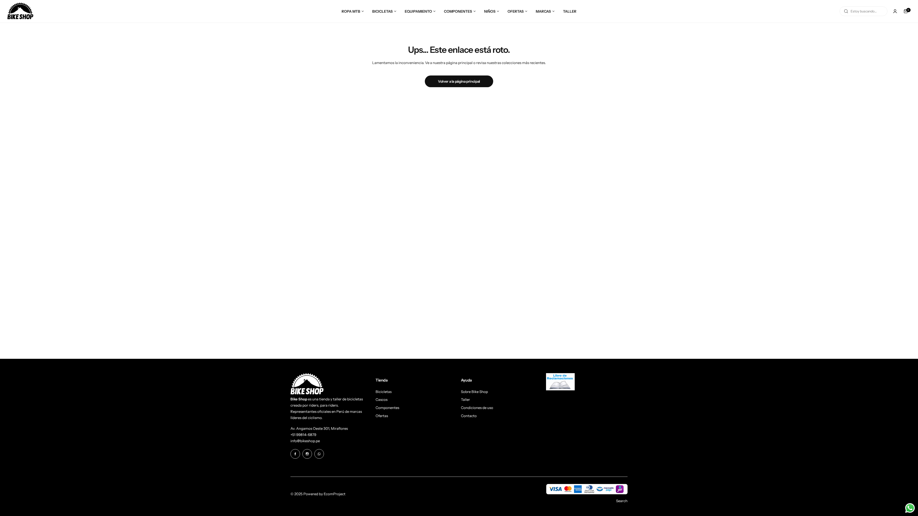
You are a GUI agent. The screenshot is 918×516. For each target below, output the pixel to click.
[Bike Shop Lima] (20, 11)
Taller (465, 399)
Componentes (387, 407)
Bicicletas (384, 391)
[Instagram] (307, 454)
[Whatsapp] (319, 454)
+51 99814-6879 (303, 434)
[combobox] (863, 11)
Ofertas (382, 416)
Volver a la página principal (459, 81)
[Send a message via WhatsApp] (910, 508)
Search (622, 501)
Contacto (469, 416)
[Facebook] (295, 454)
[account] (895, 11)
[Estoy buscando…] (846, 11)
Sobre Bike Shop (474, 391)
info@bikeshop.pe (305, 441)
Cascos (382, 399)
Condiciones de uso (477, 407)
